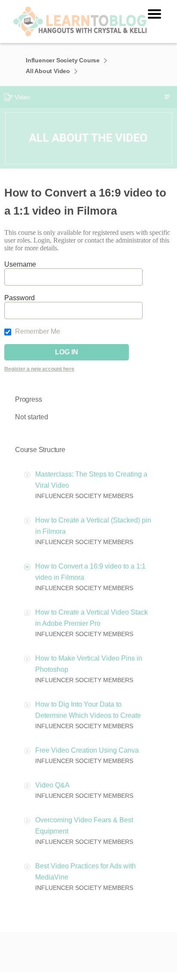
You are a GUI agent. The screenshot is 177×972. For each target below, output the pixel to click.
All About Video (48, 71)
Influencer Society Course (63, 60)
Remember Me (36, 331)
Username (20, 264)
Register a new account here (39, 369)
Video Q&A (52, 785)
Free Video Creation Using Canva (87, 750)
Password (19, 297)
